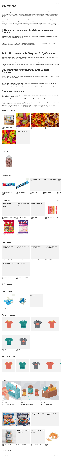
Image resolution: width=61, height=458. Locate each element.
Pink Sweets (39, 98)
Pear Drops (35, 43)
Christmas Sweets (31, 86)
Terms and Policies (56, 455)
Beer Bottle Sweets (15, 64)
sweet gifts (14, 83)
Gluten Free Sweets (8, 96)
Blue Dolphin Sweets (43, 64)
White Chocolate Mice (19, 103)
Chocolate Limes (45, 43)
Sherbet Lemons (39, 43)
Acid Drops (53, 43)
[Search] (54, 3)
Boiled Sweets (27, 43)
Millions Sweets (28, 102)
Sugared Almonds (27, 103)
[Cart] (58, 3)
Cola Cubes (49, 43)
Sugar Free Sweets (15, 96)
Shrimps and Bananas (31, 64)
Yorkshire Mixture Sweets (6, 44)
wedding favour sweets (39, 79)
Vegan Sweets (53, 95)
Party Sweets (8, 79)
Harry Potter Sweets (20, 102)
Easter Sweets (37, 86)
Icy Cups (9, 103)
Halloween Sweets (25, 86)
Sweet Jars (18, 83)
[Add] (14, 125)
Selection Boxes (36, 102)
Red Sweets (45, 98)
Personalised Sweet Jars (32, 83)
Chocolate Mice (13, 103)
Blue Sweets (35, 98)
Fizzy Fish (20, 64)
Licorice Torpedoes (51, 102)
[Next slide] (58, 186)
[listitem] (49, 3)
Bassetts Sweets (33, 14)
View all (58, 110)
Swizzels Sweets (40, 14)
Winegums (37, 64)
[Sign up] (58, 451)
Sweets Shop (6, 455)
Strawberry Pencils (25, 64)
